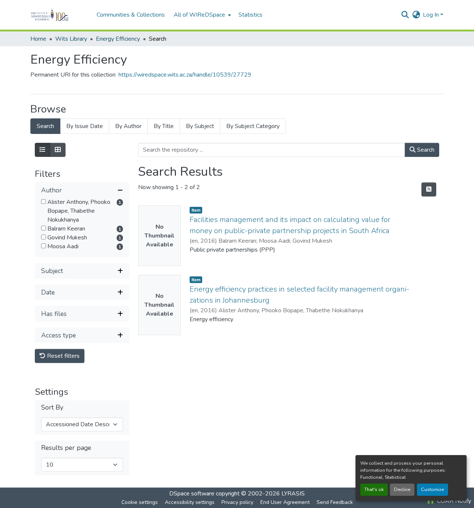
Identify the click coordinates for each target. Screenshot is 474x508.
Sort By (52, 407)
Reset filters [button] (63, 356)
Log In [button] (431, 15)
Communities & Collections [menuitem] (131, 15)
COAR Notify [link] (453, 501)
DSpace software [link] (191, 494)
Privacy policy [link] (237, 502)
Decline (402, 489)
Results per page (66, 448)
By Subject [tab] (200, 126)
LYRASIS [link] (293, 494)
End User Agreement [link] (285, 502)
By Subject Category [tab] (253, 126)
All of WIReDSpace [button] (199, 15)
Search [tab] (45, 126)
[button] (59, 14)
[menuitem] (201, 15)
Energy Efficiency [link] (118, 39)
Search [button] (424, 150)
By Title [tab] (164, 126)
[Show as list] (42, 150)
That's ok (374, 489)
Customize (432, 489)
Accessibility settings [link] (189, 502)
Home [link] (38, 39)
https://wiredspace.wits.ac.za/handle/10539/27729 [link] (184, 75)
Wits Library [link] (71, 39)
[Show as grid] (58, 150)
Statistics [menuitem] (250, 15)
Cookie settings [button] (139, 502)
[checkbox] (43, 201)
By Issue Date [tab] (84, 126)
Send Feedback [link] (335, 502)
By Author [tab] (128, 126)
